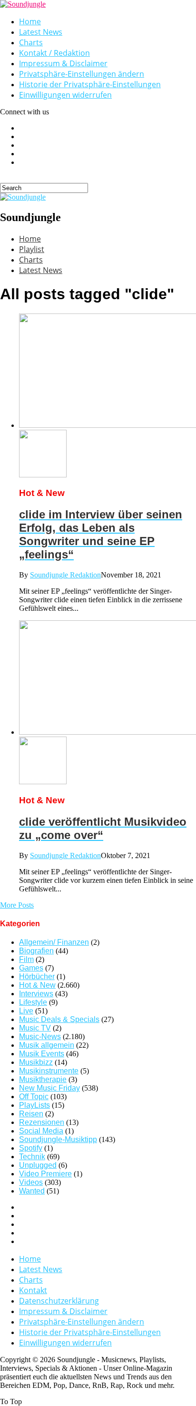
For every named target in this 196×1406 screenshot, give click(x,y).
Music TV (35, 1028)
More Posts (17, 905)
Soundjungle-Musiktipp (58, 1139)
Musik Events (41, 1054)
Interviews (36, 994)
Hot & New (37, 985)
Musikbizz (36, 1062)
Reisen (31, 1114)
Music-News (40, 1036)
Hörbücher (37, 976)
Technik (32, 1157)
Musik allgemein (46, 1045)
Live (26, 1011)
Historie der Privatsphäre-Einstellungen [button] (90, 84)
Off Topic (34, 1096)
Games (31, 968)
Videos (31, 1182)
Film (26, 959)
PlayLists (34, 1105)
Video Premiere (45, 1174)
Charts (31, 42)
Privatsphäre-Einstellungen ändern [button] (81, 74)
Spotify (30, 1148)
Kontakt (33, 1290)
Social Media (41, 1131)
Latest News (40, 32)
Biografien (36, 951)
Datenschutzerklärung (59, 1300)
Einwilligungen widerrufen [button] (65, 95)
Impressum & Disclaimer (63, 63)
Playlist (31, 249)
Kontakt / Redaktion (54, 53)
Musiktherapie (43, 1079)
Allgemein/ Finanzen (54, 942)
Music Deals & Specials (59, 1019)
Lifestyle (33, 1002)
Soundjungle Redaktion (65, 575)
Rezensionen (41, 1122)
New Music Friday (49, 1088)
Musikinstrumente (48, 1071)
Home (30, 21)
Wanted (32, 1191)
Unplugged (38, 1165)
